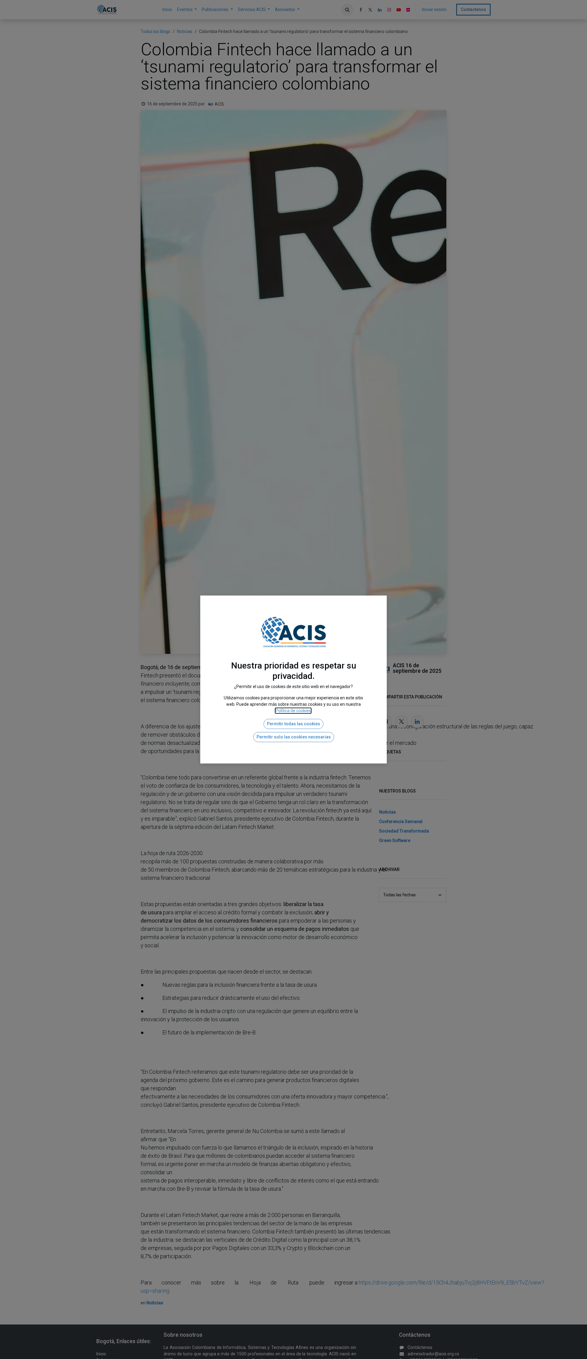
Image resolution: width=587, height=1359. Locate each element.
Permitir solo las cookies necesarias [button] (294, 736)
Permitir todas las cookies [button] (293, 723)
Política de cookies (293, 710)
